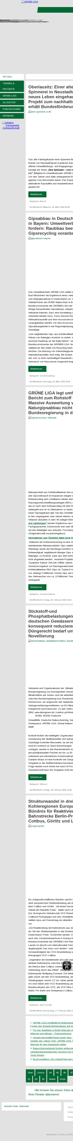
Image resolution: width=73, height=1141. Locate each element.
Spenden (8, 115)
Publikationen (12, 109)
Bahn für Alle (46, 1005)
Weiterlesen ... (37, 194)
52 (36, 1079)
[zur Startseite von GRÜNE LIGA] (29, 1)
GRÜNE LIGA (9, 95)
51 (29, 1079)
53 (43, 1079)
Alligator (9, 102)
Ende (62, 1079)
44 (50, 1072)
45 (57, 1072)
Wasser (43, 784)
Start (30, 1072)
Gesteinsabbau (47, 376)
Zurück (40, 1072)
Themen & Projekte (9, 86)
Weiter (52, 1079)
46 (64, 1072)
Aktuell (8, 76)
